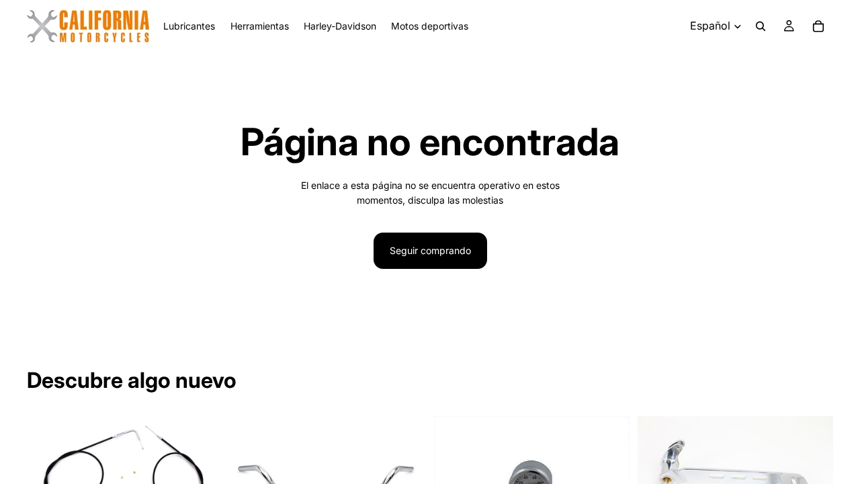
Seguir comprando (430, 250)
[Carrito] (818, 26)
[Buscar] (760, 26)
